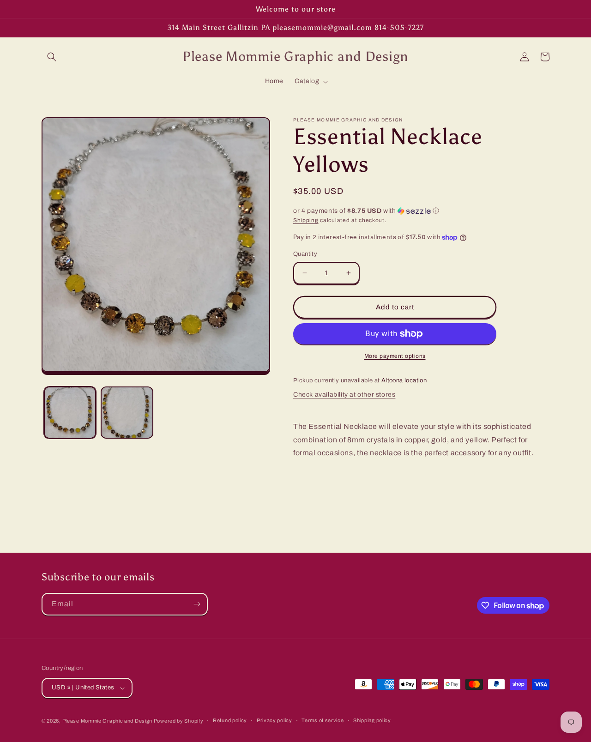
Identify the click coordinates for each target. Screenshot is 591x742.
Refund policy (230, 720)
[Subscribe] (197, 604)
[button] (52, 57)
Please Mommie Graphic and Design (108, 721)
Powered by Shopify (179, 721)
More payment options (395, 356)
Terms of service (323, 720)
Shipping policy (372, 720)
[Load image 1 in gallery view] (70, 412)
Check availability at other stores (344, 394)
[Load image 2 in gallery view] (127, 412)
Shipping (306, 220)
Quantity (305, 254)
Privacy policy (274, 720)
